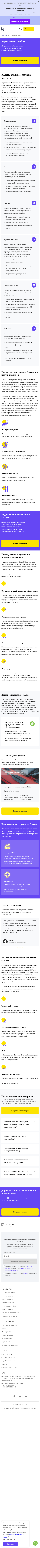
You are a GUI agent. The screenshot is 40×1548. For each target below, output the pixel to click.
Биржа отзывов (7, 1433)
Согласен (10, 1544)
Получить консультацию (20, 1230)
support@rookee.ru (8, 1491)
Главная (4, 36)
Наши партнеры (7, 1468)
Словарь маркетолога (9, 1501)
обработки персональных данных (15, 1534)
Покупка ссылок (7, 1429)
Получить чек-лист (20, 1345)
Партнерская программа (10, 1458)
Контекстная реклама (9, 1449)
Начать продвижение (20, 62)
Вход (19, 29)
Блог (3, 1506)
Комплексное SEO (7, 1436)
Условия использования (10, 1479)
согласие (30, 1407)
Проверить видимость (20, 21)
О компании (7, 1455)
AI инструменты (7, 1443)
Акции (3, 1462)
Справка (4, 1498)
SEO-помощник (6, 1472)
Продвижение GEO (8, 1426)
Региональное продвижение (11, 1446)
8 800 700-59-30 (7, 1488)
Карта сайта (5, 1475)
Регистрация (28, 29)
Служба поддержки (8, 1494)
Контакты (6, 1484)
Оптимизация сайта (8, 1439)
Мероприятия (6, 1465)
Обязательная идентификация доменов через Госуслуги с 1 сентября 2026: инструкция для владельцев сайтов (18, 1511)
